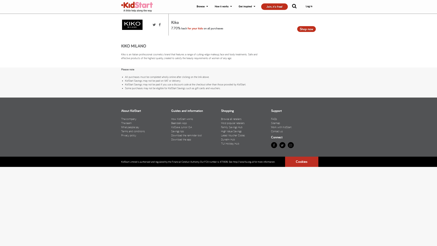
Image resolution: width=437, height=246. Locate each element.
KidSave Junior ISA (181, 127)
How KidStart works (182, 119)
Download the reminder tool (186, 135)
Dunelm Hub (228, 139)
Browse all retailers (231, 119)
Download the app (181, 139)
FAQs (274, 119)
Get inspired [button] (245, 6)
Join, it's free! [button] (274, 7)
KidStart (139, 7)
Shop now (306, 29)
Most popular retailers (233, 123)
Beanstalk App (179, 123)
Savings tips (177, 131)
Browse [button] (201, 6)
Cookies (301, 161)
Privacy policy (128, 135)
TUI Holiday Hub (230, 143)
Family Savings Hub (232, 127)
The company (128, 119)
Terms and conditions (133, 131)
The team (126, 123)
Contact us (277, 131)
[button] (296, 7)
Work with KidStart (281, 127)
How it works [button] (222, 6)
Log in (309, 6)
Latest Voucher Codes (233, 135)
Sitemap (275, 123)
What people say (130, 127)
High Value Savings (231, 131)
